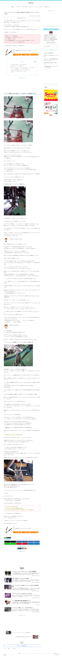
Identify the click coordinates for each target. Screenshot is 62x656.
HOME (20, 653)
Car (30, 653)
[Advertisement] (22, 85)
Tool (5, 537)
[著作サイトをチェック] (18, 548)
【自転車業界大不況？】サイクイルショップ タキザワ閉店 (51, 67)
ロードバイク (9, 537)
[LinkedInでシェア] (34, 544)
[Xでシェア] (10, 542)
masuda (51, 33)
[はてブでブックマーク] (34, 542)
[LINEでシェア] (10, 544)
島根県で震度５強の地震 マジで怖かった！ (50, 63)
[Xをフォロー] (20, 548)
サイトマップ (40, 653)
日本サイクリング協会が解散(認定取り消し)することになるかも (51, 60)
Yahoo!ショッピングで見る (34, 54)
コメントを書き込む (23, 645)
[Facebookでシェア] (22, 542)
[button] (57, 46)
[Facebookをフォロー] (22, 548)
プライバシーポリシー (47, 653)
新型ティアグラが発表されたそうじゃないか (51, 56)
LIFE (34, 653)
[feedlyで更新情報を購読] (24, 548)
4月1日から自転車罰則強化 (48, 53)
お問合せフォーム (56, 653)
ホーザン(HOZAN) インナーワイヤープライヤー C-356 (22, 50)
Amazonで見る (17, 54)
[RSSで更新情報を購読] (26, 548)
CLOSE (35, 61)
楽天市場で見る (26, 54)
